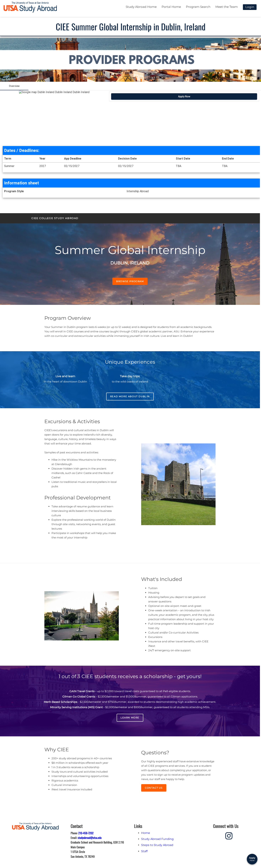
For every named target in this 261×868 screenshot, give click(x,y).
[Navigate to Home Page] (30, 7)
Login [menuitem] (249, 7)
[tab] (14, 86)
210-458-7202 (86, 833)
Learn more (130, 717)
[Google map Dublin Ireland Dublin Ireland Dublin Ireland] (54, 117)
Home (145, 833)
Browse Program (130, 281)
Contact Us (154, 787)
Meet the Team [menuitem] (226, 7)
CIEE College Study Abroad (54, 218)
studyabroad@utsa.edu (90, 837)
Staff (144, 851)
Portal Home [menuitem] (171, 7)
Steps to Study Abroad (157, 845)
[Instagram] (228, 835)
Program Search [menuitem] (198, 7)
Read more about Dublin (130, 396)
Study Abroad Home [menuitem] (141, 7)
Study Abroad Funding (157, 839)
